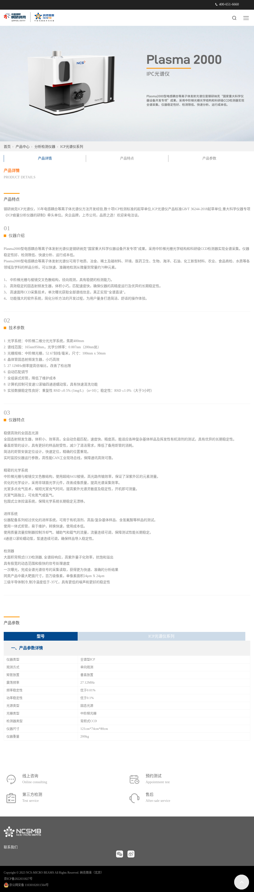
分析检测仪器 (44, 147)
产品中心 (23, 147)
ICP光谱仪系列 (71, 147)
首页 (7, 147)
